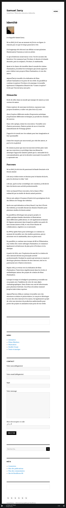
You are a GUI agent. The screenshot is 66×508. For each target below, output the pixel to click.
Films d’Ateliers (13, 342)
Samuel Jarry (15, 10)
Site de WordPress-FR (15, 473)
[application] (33, 506)
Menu (56, 11)
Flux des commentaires (16, 471)
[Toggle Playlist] (63, 505)
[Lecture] (2, 505)
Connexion (12, 466)
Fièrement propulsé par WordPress (26, 503)
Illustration (12, 344)
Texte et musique (14, 349)
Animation (12, 340)
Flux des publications (15, 468)
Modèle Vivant (13, 347)
